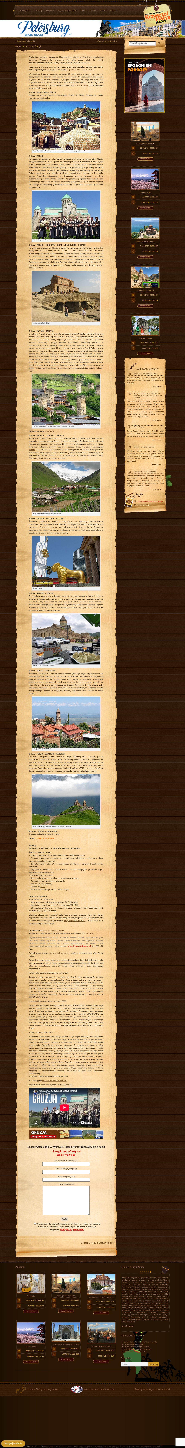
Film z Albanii (139, 427)
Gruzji (48, 88)
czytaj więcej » (157, 386)
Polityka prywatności (72, 1229)
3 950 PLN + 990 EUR (150, 300)
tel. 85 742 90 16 (66, 1154)
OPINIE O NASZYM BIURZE (54, 1080)
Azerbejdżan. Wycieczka (145, 144)
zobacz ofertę (145, 159)
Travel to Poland (163, 1441)
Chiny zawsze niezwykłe (26, 41)
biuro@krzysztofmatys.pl (66, 1151)
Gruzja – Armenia (145, 338)
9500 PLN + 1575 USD (105, 1307)
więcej (52, 1446)
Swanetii (49, 431)
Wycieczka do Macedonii (145, 241)
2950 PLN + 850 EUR (150, 251)
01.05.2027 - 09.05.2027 (70, 1349)
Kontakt (141, 1398)
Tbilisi (53, 159)
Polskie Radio (87, 933)
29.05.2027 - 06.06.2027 (149, 295)
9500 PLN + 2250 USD (149, 202)
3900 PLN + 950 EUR (106, 1356)
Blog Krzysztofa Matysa (144, 1441)
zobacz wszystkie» (143, 505)
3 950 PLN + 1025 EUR (35, 1306)
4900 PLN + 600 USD (150, 348)
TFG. (42, 886)
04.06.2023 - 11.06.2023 (149, 246)
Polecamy (20, 1266)
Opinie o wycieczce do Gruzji (81, 70)
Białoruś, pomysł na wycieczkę (146, 1395)
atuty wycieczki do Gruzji (75, 920)
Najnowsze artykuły (147, 368)
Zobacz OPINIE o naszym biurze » (97, 1243)
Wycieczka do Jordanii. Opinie (146, 374)
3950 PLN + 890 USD (150, 153)
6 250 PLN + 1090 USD (70, 1354)
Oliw (125, 1402)
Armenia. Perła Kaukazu (145, 290)
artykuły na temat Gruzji (53, 930)
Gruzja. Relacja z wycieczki (144, 447)
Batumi (74, 521)
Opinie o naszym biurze (132, 1266)
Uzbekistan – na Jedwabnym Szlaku (66, 1344)
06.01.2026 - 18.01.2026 (105, 1302)
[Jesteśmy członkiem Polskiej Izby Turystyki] (76, 1440)
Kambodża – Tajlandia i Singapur (101, 1297)
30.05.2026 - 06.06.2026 (149, 148)
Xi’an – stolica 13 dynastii (106, 41)
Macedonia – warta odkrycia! (145, 471)
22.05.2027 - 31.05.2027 (105, 1350)
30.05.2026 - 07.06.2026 (35, 1300)
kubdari (32, 449)
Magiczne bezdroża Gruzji (28, 46)
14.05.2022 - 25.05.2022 (149, 343)
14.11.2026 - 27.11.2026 (149, 197)
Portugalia (31, 1296)
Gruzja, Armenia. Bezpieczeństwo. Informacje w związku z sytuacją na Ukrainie (148, 395)
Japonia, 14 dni (145, 192)
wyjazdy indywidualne (58, 953)
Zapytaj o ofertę (13, 1443)
